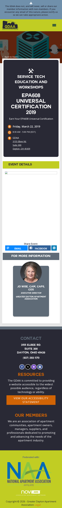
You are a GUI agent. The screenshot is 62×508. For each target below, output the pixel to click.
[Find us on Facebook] (22, 366)
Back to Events (12, 56)
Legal (38, 504)
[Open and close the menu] (39, 25)
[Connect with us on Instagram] (33, 366)
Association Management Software (31, 495)
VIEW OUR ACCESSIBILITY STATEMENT (31, 400)
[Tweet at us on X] (28, 366)
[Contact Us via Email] (40, 366)
